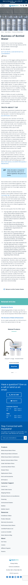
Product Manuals (5, 519)
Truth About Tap (5, 195)
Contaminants (5, 53)
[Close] (26, 2)
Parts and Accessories (7, 476)
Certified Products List (7, 528)
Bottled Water (5, 52)
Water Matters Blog (6, 535)
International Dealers (7, 502)
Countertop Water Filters (8, 466)
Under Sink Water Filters (7, 463)
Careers (3, 545)
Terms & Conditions (14, 566)
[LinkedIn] (21, 577)
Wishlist (3, 506)
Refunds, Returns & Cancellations (10, 496)
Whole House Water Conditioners (10, 457)
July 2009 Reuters (5, 115)
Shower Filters (5, 470)
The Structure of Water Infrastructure (12, 317)
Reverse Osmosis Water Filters (9, 460)
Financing (3, 499)
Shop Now (14, 366)
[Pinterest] (18, 577)
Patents (3, 551)
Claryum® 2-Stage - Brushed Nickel (14, 358)
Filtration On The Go (7, 307)
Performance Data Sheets (8, 525)
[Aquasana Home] (14, 560)
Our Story (3, 541)
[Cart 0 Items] (26, 5)
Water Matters (8, 32)
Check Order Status (6, 489)
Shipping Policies (5, 493)
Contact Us (4, 486)
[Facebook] (7, 577)
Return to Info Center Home (15, 289)
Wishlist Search (5, 509)
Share (5, 56)
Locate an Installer (6, 532)
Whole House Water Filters (8, 450)
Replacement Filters (6, 473)
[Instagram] (10, 577)
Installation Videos (6, 515)
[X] (12, 577)
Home (2, 32)
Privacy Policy (14, 563)
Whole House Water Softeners (9, 453)
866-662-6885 (15, 395)
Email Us (15, 401)
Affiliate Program (5, 548)
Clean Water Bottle (17, 52)
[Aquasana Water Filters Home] (14, 5)
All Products (4, 479)
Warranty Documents (7, 522)
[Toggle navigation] (2, 5)
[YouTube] (15, 577)
